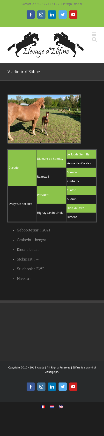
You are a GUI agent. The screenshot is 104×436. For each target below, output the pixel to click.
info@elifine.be (72, 4)
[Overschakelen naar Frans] (42, 407)
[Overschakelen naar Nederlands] (52, 407)
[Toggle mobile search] (94, 39)
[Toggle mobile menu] (94, 34)
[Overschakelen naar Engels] (61, 407)
